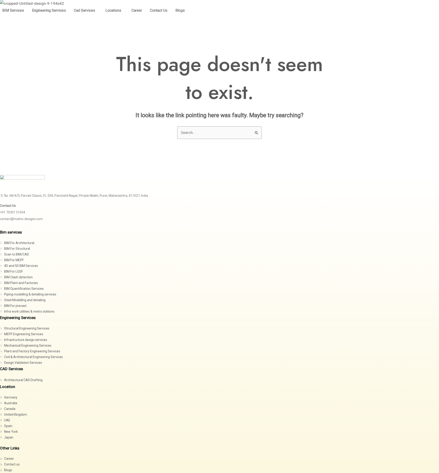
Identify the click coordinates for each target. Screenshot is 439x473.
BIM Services (13, 10)
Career (136, 10)
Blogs (180, 10)
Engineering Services (49, 10)
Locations (113, 10)
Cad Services (84, 10)
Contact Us (158, 10)
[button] (86, 10)
